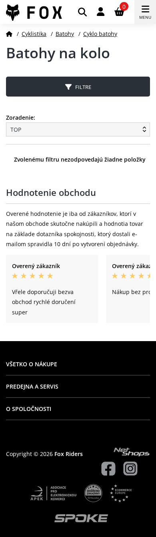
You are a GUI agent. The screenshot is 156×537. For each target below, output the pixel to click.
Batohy (65, 34)
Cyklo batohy (100, 34)
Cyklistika (34, 34)
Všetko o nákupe (31, 364)
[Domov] (9, 34)
